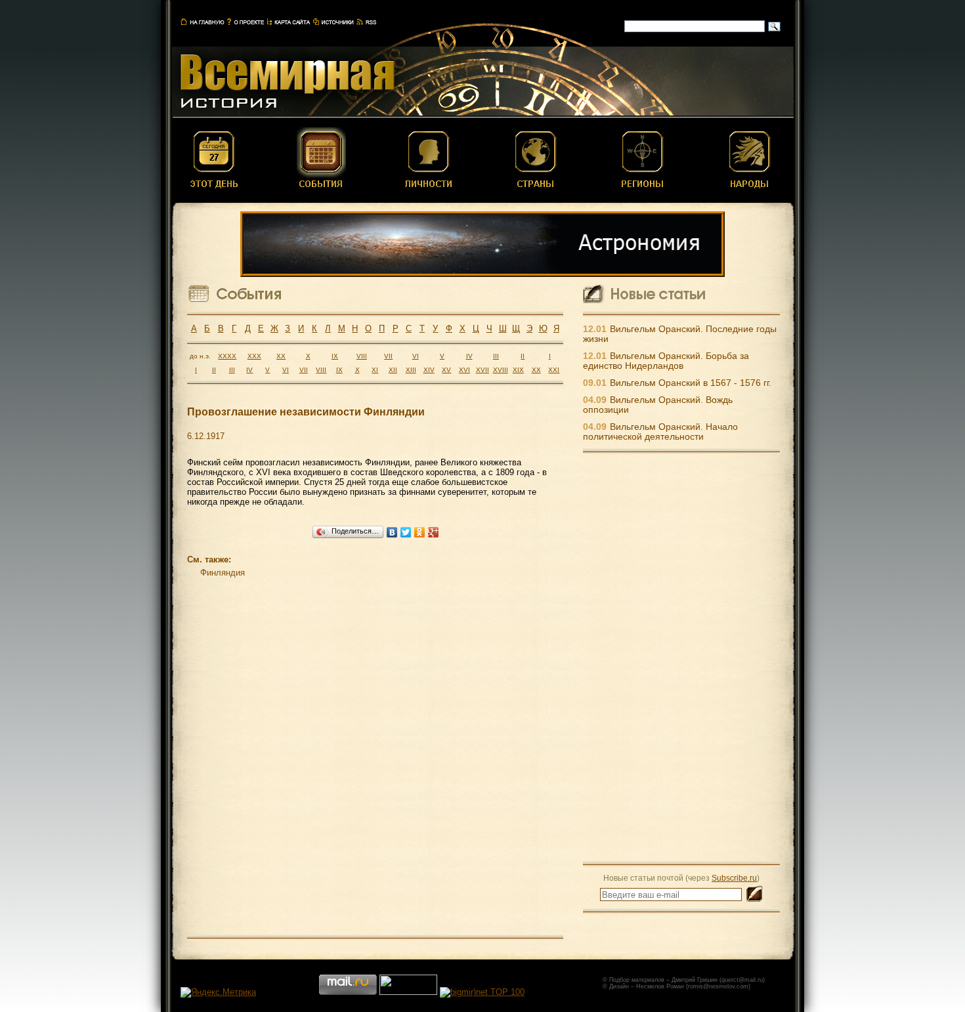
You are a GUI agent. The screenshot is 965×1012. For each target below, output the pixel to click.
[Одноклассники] (420, 532)
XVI (464, 369)
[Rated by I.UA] (408, 992)
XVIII (500, 369)
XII (393, 369)
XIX (518, 369)
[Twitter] (406, 532)
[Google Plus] (433, 532)
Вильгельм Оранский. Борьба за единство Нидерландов (666, 361)
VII (388, 356)
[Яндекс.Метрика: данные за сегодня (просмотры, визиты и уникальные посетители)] (218, 992)
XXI (553, 369)
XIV (429, 369)
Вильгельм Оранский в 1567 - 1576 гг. (690, 383)
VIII (361, 356)
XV (446, 369)
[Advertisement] (681, 657)
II (523, 356)
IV (469, 356)
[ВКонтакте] (392, 532)
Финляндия (222, 573)
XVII (482, 369)
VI (415, 356)
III (496, 356)
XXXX (227, 356)
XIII (411, 369)
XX (281, 356)
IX (335, 356)
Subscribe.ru (734, 878)
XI (375, 369)
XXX (254, 356)
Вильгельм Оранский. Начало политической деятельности (660, 432)
